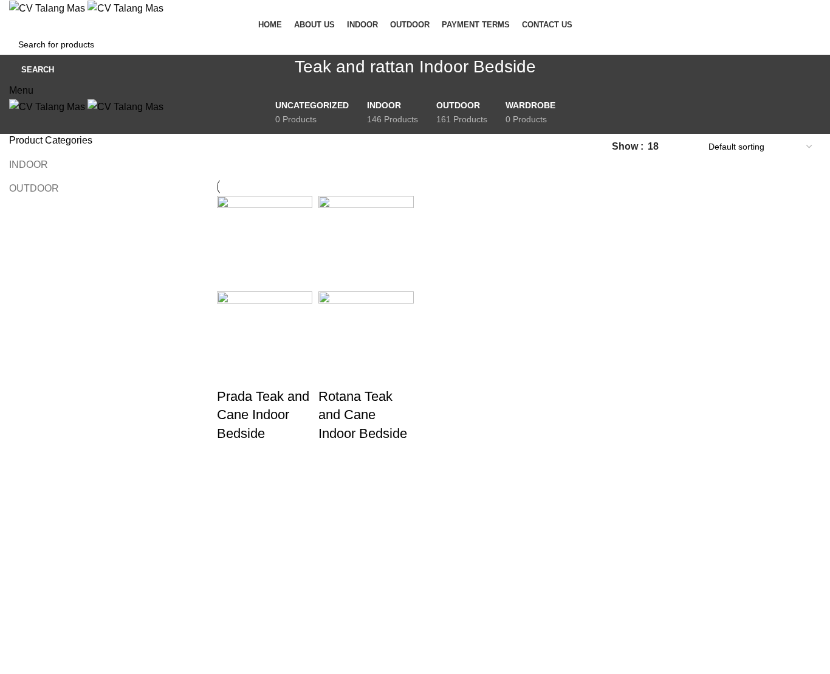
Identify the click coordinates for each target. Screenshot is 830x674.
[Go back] (279, 73)
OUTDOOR (34, 188)
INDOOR (28, 164)
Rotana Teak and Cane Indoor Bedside (362, 415)
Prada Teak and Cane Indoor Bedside (263, 415)
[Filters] (15, 517)
